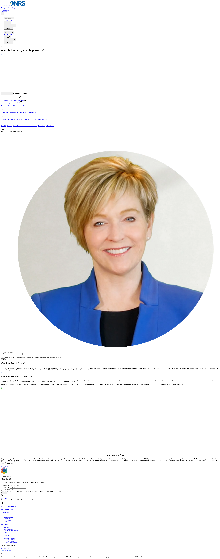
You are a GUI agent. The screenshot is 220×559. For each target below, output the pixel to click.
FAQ (5, 532)
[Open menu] (2, 13)
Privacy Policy (5, 548)
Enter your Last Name (7, 487)
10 (16, 380)
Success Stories (8, 20)
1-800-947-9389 (5, 498)
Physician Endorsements (10, 539)
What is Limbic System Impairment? (14, 100)
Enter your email (5, 489)
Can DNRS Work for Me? (11, 530)
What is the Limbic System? (11, 98)
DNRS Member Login (7, 509)
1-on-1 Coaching (8, 517)
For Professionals (5, 535)
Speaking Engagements (10, 542)
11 (23, 384)
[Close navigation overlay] (1, 46)
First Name (4, 352)
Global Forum (8, 520)
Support (3, 514)
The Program (7, 527)
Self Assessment (8, 529)
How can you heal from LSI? (12, 103)
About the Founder (9, 541)
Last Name (4, 354)
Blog (5, 521)
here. (14, 463)
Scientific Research (9, 538)
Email (2, 355)
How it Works (4, 524)
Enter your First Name (7, 485)
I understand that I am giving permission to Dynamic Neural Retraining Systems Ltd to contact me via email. (31, 357)
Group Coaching (8, 518)
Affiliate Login (5, 511)
